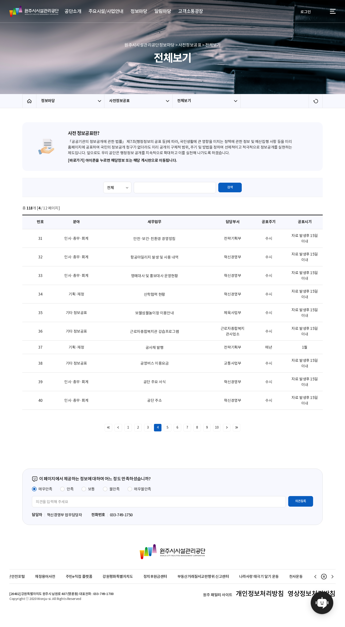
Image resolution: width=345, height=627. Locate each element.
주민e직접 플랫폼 (53, 576)
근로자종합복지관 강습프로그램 (154, 331)
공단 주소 (154, 400)
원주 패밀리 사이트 (217, 594)
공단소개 (73, 11)
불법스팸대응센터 (300, 576)
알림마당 (162, 11)
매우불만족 (142, 489)
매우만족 (45, 489)
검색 (230, 187)
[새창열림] (322, 604)
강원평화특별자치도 (92, 576)
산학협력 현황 (154, 294)
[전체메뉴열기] (333, 12)
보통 (91, 489)
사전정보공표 (119, 100)
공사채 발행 (155, 347)
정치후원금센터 (130, 576)
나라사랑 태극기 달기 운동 (233, 576)
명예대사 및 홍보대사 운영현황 (154, 275)
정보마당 (138, 11)
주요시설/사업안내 (105, 11)
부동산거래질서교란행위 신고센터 (177, 576)
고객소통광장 (190, 11)
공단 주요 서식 (154, 381)
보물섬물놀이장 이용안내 (154, 313)
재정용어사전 (19, 576)
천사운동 (270, 576)
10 (216, 427)
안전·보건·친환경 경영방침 (154, 238)
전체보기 (184, 100)
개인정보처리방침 (260, 593)
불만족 (114, 489)
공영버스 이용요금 (154, 363)
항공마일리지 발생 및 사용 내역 (154, 257)
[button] (315, 576)
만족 (70, 489)
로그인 (305, 11)
